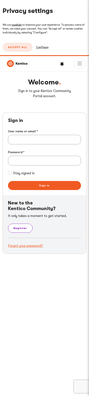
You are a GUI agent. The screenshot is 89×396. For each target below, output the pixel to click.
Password (15, 152)
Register (20, 228)
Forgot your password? (25, 246)
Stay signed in (24, 173)
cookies (17, 24)
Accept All (17, 47)
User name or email (22, 131)
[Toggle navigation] (80, 63)
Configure (42, 47)
